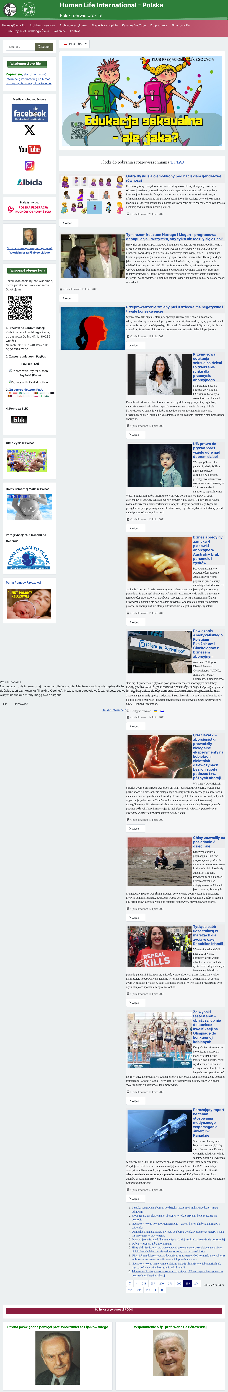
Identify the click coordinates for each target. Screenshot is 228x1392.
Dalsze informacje (114, 710)
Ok (5, 704)
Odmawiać (21, 704)
